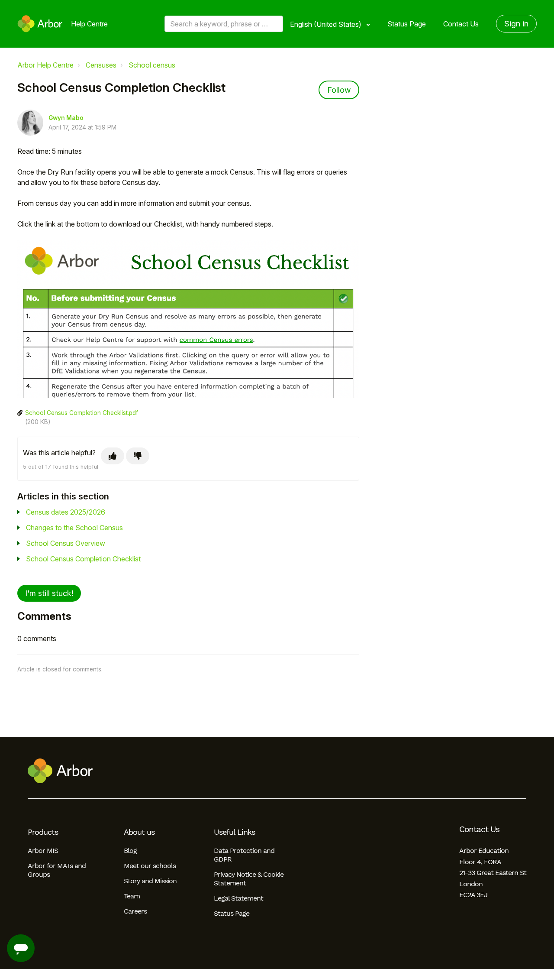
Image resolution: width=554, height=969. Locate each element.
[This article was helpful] (112, 455)
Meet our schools (150, 866)
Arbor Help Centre (45, 65)
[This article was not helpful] (137, 455)
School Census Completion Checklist (83, 558)
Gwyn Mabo (66, 117)
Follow (339, 89)
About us (139, 832)
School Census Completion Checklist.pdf (81, 412)
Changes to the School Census (74, 527)
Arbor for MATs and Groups (57, 870)
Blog (130, 850)
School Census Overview (65, 543)
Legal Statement (238, 898)
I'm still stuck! (49, 593)
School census (152, 65)
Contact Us (461, 23)
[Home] (40, 23)
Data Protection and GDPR (244, 854)
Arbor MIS (43, 850)
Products (43, 832)
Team (132, 896)
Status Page (406, 23)
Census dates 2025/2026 (65, 512)
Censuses (101, 65)
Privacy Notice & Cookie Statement (248, 878)
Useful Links (234, 832)
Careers (135, 911)
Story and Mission (150, 881)
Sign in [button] (516, 23)
